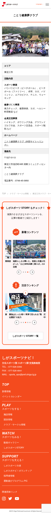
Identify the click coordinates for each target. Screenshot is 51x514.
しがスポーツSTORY (14, 447)
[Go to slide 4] (27, 322)
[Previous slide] (19, 272)
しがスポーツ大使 (12, 465)
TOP (4, 193)
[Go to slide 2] (25, 272)
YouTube (17, 498)
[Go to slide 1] (23, 272)
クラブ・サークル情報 (19, 193)
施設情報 (8, 414)
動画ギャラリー (11, 442)
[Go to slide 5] (29, 322)
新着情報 (6, 391)
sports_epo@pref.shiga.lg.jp (22, 374)
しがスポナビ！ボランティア (18, 471)
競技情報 (8, 419)
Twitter (10, 498)
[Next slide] (32, 272)
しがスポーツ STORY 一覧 (25, 335)
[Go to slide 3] (27, 272)
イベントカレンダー (12, 396)
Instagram (4, 498)
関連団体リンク (9, 492)
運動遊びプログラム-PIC (16, 481)
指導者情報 (9, 476)
